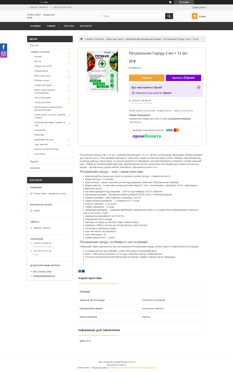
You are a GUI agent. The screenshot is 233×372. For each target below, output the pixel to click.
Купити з (177, 77)
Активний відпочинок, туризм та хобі (49, 123)
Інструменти (40, 130)
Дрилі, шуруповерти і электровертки (44, 91)
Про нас (69, 26)
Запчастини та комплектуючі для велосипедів (48, 108)
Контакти (86, 26)
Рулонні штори (41, 80)
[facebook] (79, 271)
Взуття (37, 61)
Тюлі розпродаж (42, 97)
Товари (50, 26)
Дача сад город (114, 39)
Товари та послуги (94, 39)
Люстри (38, 56)
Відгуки (34, 161)
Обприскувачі (41, 71)
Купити (146, 77)
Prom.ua (131, 362)
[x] (83, 271)
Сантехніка (39, 154)
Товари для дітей (43, 66)
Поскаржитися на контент (119, 368)
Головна (35, 26)
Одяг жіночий (41, 144)
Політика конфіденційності (144, 368)
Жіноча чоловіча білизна (46, 149)
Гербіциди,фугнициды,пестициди (143, 39)
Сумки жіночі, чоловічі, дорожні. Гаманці (50, 116)
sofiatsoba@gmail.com (44, 276)
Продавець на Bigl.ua (116, 365)
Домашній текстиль (43, 139)
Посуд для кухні (42, 102)
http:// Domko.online (42, 271)
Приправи (39, 135)
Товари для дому (43, 85)
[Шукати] (169, 16)
